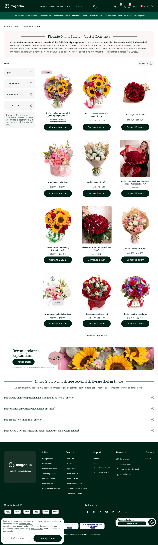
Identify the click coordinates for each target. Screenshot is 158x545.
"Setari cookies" (37, 529)
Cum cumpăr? (47, 464)
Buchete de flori (45, 16)
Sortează (143, 63)
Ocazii (84, 16)
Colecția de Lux (95, 16)
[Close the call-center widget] (116, 518)
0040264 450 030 (103, 472)
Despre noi (70, 459)
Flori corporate (110, 16)
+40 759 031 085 (132, 523)
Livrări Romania (72, 474)
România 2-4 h (125, 474)
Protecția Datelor (48, 479)
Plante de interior (125, 16)
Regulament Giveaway (51, 489)
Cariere (148, 459)
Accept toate (47, 538)
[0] (120, 6)
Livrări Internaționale (74, 484)
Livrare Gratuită (72, 479)
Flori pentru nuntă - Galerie (76, 489)
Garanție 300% (125, 464)
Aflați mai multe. (25, 524)
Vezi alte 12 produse (97, 335)
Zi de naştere (31, 16)
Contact (96, 459)
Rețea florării (71, 469)
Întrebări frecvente (49, 469)
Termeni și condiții (49, 474)
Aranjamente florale (62, 16)
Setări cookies (47, 484)
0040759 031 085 (103, 467)
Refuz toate (17, 538)
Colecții (69, 464)
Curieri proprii (125, 459)
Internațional (139, 16)
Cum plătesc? (47, 459)
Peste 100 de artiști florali (129, 469)
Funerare (76, 16)
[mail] (133, 52)
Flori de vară (18, 16)
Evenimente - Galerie (74, 494)
